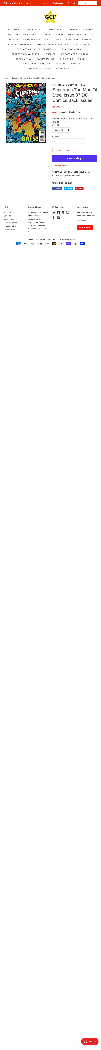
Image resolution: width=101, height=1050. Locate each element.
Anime (81, 59)
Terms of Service (10, 223)
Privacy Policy (9, 230)
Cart (73, 3)
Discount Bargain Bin (68, 64)
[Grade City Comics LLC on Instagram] (67, 213)
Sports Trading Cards (26, 54)
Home (6, 78)
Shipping (56, 112)
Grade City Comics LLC (49, 239)
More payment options (63, 165)
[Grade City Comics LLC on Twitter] (53, 213)
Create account (58, 3)
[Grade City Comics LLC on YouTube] (58, 218)
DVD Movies (66, 59)
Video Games (12, 30)
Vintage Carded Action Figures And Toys (68, 35)
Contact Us (8, 216)
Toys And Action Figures (22, 35)
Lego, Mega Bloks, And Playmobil (35, 49)
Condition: (57, 125)
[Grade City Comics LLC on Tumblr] (53, 218)
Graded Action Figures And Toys (27, 39)
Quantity (56, 136)
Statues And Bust (83, 44)
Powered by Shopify (68, 239)
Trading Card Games (19, 44)
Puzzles (51, 54)
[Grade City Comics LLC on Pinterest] (63, 213)
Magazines (55, 30)
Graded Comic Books (81, 30)
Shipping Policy (10, 226)
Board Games (24, 59)
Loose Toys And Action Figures (73, 39)
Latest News (34, 207)
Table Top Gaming (73, 49)
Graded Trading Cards (52, 44)
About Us (7, 212)
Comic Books (35, 30)
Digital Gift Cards (40, 69)
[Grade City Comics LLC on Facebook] (58, 213)
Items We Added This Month (33, 64)
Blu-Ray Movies (45, 59)
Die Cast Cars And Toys (75, 54)
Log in (46, 3)
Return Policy (65, 69)
